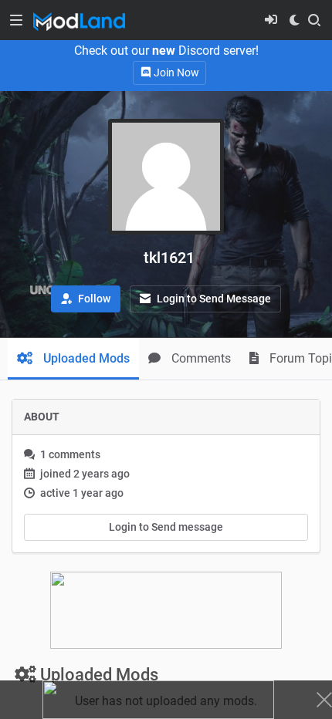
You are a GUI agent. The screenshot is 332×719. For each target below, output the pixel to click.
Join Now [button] (175, 72)
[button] (85, 298)
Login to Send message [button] (166, 527)
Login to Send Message (212, 298)
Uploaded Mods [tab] (85, 358)
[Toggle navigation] (16, 20)
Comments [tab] (199, 358)
